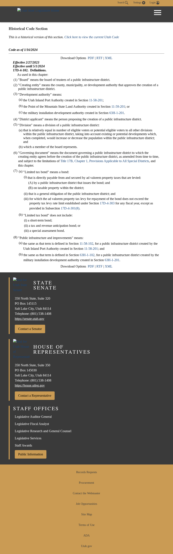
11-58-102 (86, 243)
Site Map (86, 514)
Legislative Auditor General (33, 416)
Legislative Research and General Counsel (43, 431)
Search (121, 2)
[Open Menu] (157, 12)
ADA (86, 535)
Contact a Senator (30, 329)
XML (108, 58)
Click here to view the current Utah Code (91, 37)
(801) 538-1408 (40, 313)
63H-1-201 (116, 113)
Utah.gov (86, 546)
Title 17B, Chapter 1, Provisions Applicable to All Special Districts (104, 161)
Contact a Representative (34, 395)
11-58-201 (96, 100)
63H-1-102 (87, 255)
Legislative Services (28, 438)
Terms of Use (86, 525)
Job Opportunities (86, 503)
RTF (99, 58)
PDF (91, 58)
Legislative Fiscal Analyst (32, 424)
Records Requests (86, 472)
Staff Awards (23, 445)
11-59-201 (118, 106)
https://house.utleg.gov (30, 385)
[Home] (38, 14)
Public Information (30, 454)
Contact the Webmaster (86, 493)
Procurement (86, 482)
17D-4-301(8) (70, 208)
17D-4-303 (107, 203)
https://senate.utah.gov (29, 318)
